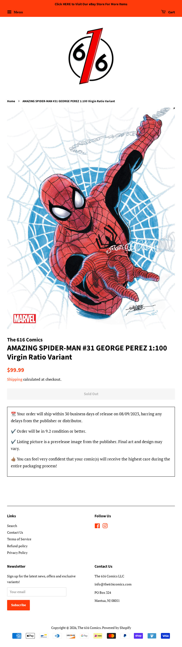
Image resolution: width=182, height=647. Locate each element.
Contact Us (15, 532)
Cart (171, 12)
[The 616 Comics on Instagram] (105, 526)
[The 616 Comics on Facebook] (97, 526)
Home (11, 101)
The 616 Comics (89, 627)
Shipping (14, 379)
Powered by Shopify (116, 627)
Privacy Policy (17, 552)
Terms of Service (19, 539)
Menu (18, 12)
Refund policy (17, 546)
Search (12, 525)
